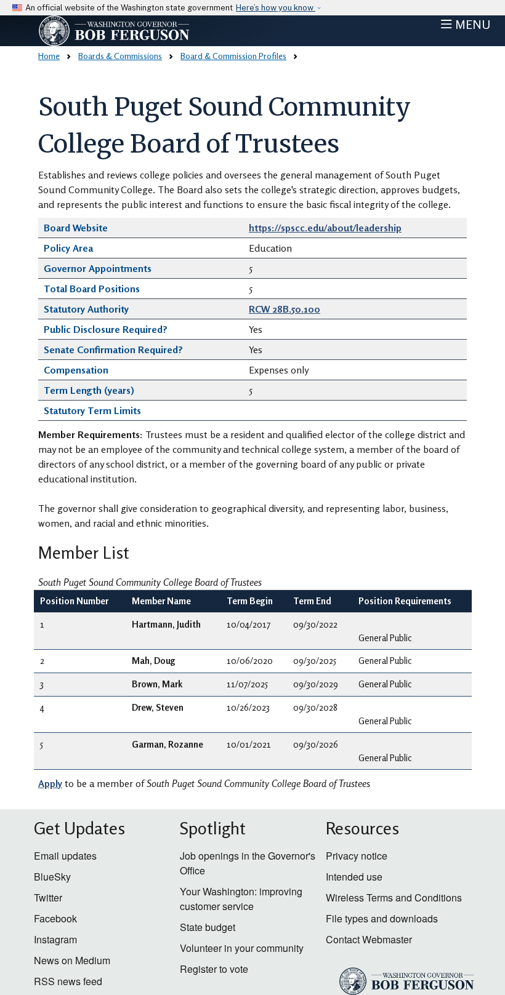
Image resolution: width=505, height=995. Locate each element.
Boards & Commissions (120, 55)
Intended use (354, 876)
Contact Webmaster (369, 939)
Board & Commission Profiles (233, 55)
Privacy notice (356, 856)
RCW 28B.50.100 (284, 309)
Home (49, 55)
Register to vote (214, 969)
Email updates (65, 856)
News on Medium (72, 960)
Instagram (55, 939)
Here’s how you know (275, 7)
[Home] (139, 30)
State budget (207, 927)
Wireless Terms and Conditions (394, 897)
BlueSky (52, 876)
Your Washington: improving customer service (241, 898)
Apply (50, 783)
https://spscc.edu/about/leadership (325, 228)
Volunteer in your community (242, 948)
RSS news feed (68, 981)
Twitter (48, 897)
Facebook (55, 918)
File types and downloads (382, 918)
